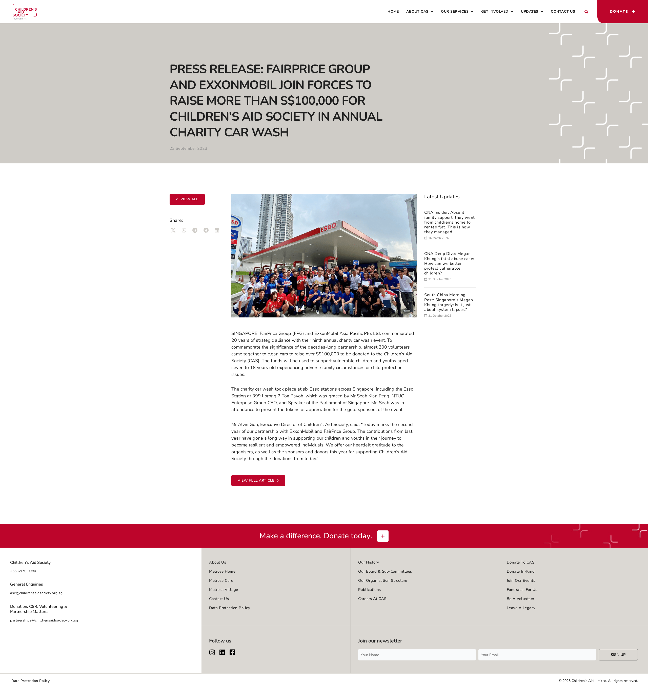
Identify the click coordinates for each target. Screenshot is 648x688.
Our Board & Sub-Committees (385, 571)
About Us (217, 562)
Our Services (455, 11)
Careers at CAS (372, 598)
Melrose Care (221, 580)
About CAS (417, 11)
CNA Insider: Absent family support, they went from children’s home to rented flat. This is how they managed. (449, 222)
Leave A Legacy (521, 607)
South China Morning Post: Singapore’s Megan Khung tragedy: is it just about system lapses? (448, 302)
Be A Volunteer (520, 598)
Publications (369, 589)
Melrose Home (222, 571)
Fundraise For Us (522, 589)
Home (393, 11)
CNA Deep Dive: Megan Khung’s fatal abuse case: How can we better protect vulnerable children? (449, 263)
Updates (529, 11)
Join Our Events (521, 580)
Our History (368, 562)
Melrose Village (223, 589)
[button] (586, 11)
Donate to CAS (521, 562)
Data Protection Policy (229, 607)
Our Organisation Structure (382, 580)
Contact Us (563, 11)
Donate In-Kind (521, 571)
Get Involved (495, 11)
